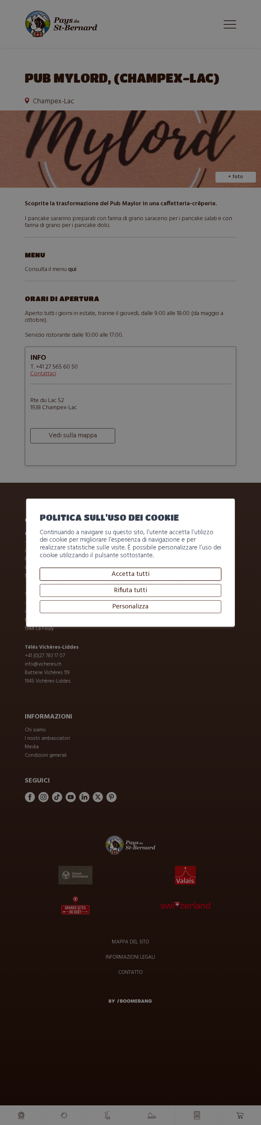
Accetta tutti (130, 574)
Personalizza (130, 606)
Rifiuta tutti (130, 590)
